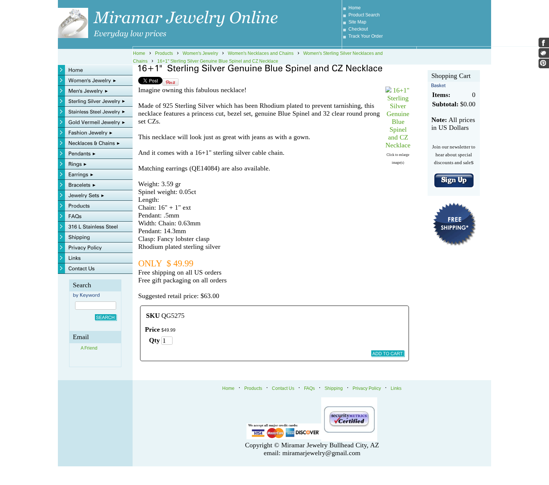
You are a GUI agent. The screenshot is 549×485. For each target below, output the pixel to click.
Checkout (358, 29)
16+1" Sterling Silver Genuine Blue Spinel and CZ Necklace (217, 61)
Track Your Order (365, 36)
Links (396, 388)
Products (164, 53)
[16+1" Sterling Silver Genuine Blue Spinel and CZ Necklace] (397, 145)
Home (354, 7)
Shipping (334, 388)
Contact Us (283, 388)
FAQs (309, 388)
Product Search (364, 15)
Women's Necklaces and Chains (261, 53)
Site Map (357, 22)
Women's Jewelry (200, 53)
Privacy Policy (367, 388)
